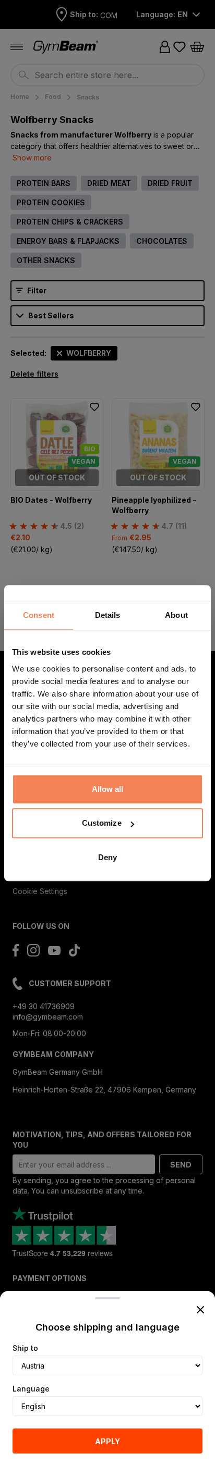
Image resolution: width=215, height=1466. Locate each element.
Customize (102, 822)
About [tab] (176, 615)
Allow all (108, 789)
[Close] (200, 1309)
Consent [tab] (38, 615)
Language (31, 1388)
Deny (107, 857)
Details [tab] (108, 615)
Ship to (25, 1348)
